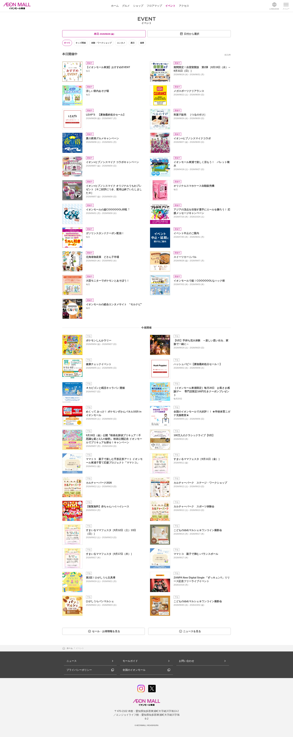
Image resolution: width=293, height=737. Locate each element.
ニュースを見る (192, 631)
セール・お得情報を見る (106, 631)
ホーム (70, 648)
